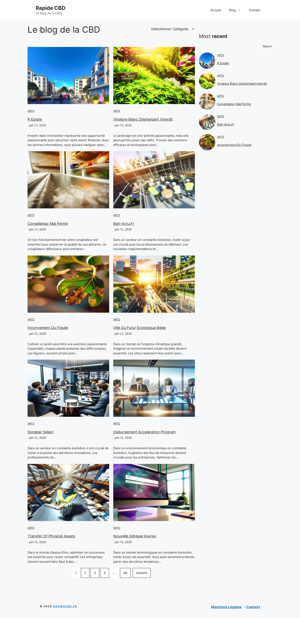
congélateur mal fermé (48, 223)
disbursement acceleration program (144, 432)
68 (125, 573)
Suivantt (141, 573)
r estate (35, 119)
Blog (232, 10)
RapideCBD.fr (65, 606)
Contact (254, 10)
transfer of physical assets (51, 536)
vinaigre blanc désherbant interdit (143, 119)
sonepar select (41, 432)
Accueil (215, 10)
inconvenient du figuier (48, 328)
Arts (31, 110)
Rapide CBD (50, 8)
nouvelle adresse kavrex (134, 536)
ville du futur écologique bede (139, 328)
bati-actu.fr (123, 223)
